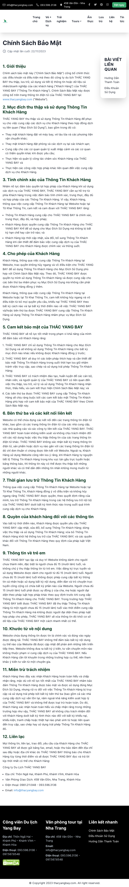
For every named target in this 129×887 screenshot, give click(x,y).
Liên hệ (112, 19)
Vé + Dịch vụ (48, 21)
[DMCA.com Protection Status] (21, 862)
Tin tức (122, 19)
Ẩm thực (90, 19)
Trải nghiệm (61, 19)
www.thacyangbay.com (17, 99)
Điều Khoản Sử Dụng (102, 836)
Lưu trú (101, 19)
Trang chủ (36, 19)
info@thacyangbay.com (29, 790)
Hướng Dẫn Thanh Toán (104, 841)
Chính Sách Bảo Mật (101, 830)
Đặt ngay (119, 4)
